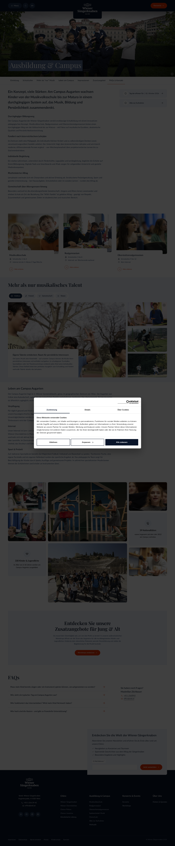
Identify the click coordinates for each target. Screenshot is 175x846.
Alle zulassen (121, 442)
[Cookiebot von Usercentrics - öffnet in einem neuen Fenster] (128, 402)
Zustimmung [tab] (52, 410)
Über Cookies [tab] (123, 410)
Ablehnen (53, 442)
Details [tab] (87, 410)
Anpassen (86, 442)
